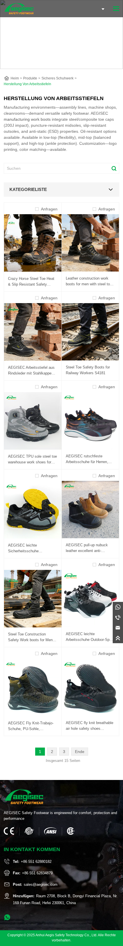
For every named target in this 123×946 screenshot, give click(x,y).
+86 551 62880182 (36, 861)
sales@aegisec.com (40, 884)
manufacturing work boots (27, 119)
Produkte (30, 78)
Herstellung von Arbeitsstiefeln (27, 84)
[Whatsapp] (118, 607)
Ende (79, 751)
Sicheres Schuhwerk (57, 78)
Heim (15, 78)
